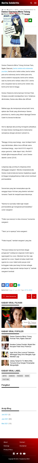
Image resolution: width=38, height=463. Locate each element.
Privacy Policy (8, 449)
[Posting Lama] (29, 296)
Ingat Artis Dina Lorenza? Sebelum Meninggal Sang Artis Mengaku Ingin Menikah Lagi (22, 355)
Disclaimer (23, 446)
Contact (22, 442)
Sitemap (6, 446)
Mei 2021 (5, 424)
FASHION (20, 376)
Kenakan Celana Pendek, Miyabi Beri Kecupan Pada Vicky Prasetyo (22, 346)
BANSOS (12, 376)
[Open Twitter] (17, 453)
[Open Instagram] (21, 453)
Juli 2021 (5, 415)
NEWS (30, 290)
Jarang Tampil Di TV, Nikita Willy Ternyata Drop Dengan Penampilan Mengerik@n (22, 363)
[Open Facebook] (14, 453)
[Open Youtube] (24, 453)
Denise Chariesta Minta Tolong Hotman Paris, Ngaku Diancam (21, 338)
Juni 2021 (5, 419)
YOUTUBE (6, 379)
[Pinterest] (26, 20)
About (6, 442)
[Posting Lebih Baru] (34, 296)
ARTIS (26, 290)
